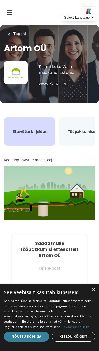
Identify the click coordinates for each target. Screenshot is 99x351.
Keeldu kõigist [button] (73, 336)
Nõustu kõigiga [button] (26, 336)
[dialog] (49, 317)
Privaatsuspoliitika (76, 327)
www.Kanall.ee (53, 84)
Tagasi (19, 34)
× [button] (93, 290)
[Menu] (9, 12)
